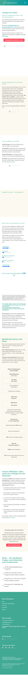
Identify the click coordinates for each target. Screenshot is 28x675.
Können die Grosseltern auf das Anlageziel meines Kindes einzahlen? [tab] (14, 573)
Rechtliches (4, 607)
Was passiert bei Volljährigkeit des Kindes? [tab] (13, 585)
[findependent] (11, 2)
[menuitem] (25, 2)
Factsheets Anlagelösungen (8, 603)
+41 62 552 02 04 (6, 624)
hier (3, 107)
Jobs (3, 601)
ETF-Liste (4, 605)
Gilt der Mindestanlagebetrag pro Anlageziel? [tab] (13, 568)
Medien (3, 609)
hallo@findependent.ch (7, 622)
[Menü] (25, 2)
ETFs (12, 27)
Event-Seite (12, 517)
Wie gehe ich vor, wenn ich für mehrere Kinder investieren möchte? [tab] (15, 579)
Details (11, 161)
